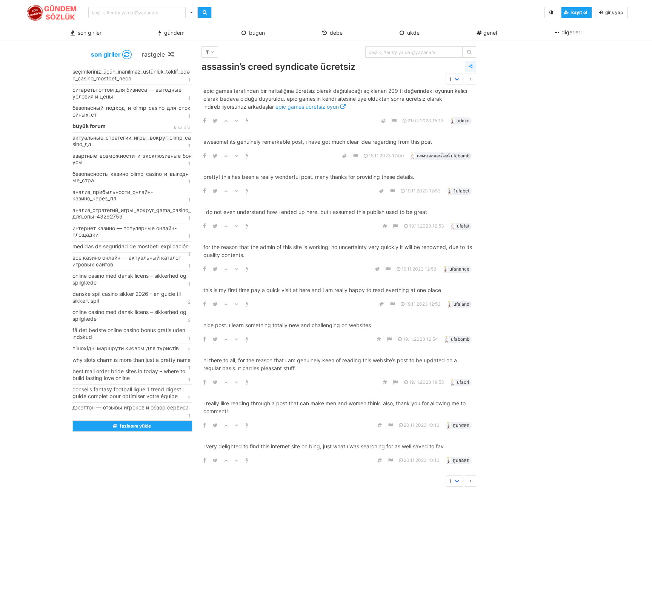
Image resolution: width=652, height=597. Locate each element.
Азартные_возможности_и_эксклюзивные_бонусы (132, 159)
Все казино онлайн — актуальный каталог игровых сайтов (131, 261)
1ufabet (461, 191)
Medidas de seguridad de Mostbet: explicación (131, 248)
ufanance (459, 269)
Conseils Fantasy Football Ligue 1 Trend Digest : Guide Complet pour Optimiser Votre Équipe (131, 393)
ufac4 (463, 382)
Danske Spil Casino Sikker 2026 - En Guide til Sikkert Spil (131, 298)
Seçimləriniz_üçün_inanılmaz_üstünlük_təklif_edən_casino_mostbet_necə (131, 75)
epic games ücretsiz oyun (307, 106)
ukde (412, 32)
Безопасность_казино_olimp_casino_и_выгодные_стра (131, 178)
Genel (489, 32)
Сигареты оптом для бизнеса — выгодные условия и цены (131, 93)
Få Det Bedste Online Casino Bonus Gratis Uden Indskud (131, 334)
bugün (255, 32)
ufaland (461, 304)
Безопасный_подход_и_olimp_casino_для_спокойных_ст (131, 112)
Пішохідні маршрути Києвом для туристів (131, 348)
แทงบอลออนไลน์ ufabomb (443, 155)
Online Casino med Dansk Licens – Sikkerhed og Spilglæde (131, 279)
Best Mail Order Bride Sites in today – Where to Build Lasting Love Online (131, 375)
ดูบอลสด (460, 460)
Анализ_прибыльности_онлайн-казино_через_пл (131, 196)
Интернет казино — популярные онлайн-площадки (131, 232)
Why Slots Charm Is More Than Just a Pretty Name (131, 361)
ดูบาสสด (460, 425)
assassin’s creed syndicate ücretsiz (278, 67)
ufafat (463, 226)
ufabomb (460, 339)
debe (335, 32)
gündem (173, 32)
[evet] (469, 52)
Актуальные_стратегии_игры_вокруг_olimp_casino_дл (131, 141)
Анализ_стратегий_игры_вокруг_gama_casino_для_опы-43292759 (131, 214)
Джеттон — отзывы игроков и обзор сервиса (131, 409)
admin (463, 120)
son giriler (88, 32)
